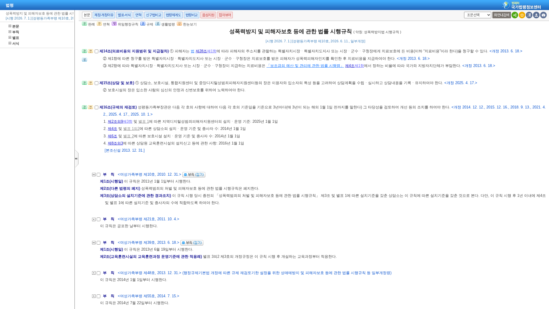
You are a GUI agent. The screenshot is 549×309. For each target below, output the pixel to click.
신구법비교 (153, 15)
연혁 (138, 15)
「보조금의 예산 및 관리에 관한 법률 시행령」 (305, 66)
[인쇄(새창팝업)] (543, 15)
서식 (15, 43)
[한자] (529, 15)
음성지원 (208, 15)
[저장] (536, 15)
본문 (15, 26)
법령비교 (192, 15)
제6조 (112, 136)
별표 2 (128, 136)
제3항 (127, 121)
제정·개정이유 (103, 15)
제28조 (201, 51)
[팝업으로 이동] (84, 61)
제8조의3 (115, 143)
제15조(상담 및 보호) (117, 83)
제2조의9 (115, 121)
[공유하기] (515, 15)
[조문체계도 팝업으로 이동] (84, 53)
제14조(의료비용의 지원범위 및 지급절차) (135, 51)
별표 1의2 (131, 128)
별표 (15, 38)
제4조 (350, 66)
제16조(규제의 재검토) (119, 107)
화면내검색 (501, 15)
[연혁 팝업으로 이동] (90, 53)
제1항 (211, 51)
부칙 (15, 32)
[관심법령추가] (522, 15)
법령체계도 (173, 15)
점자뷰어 (225, 15)
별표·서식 (124, 15)
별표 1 (143, 121)
